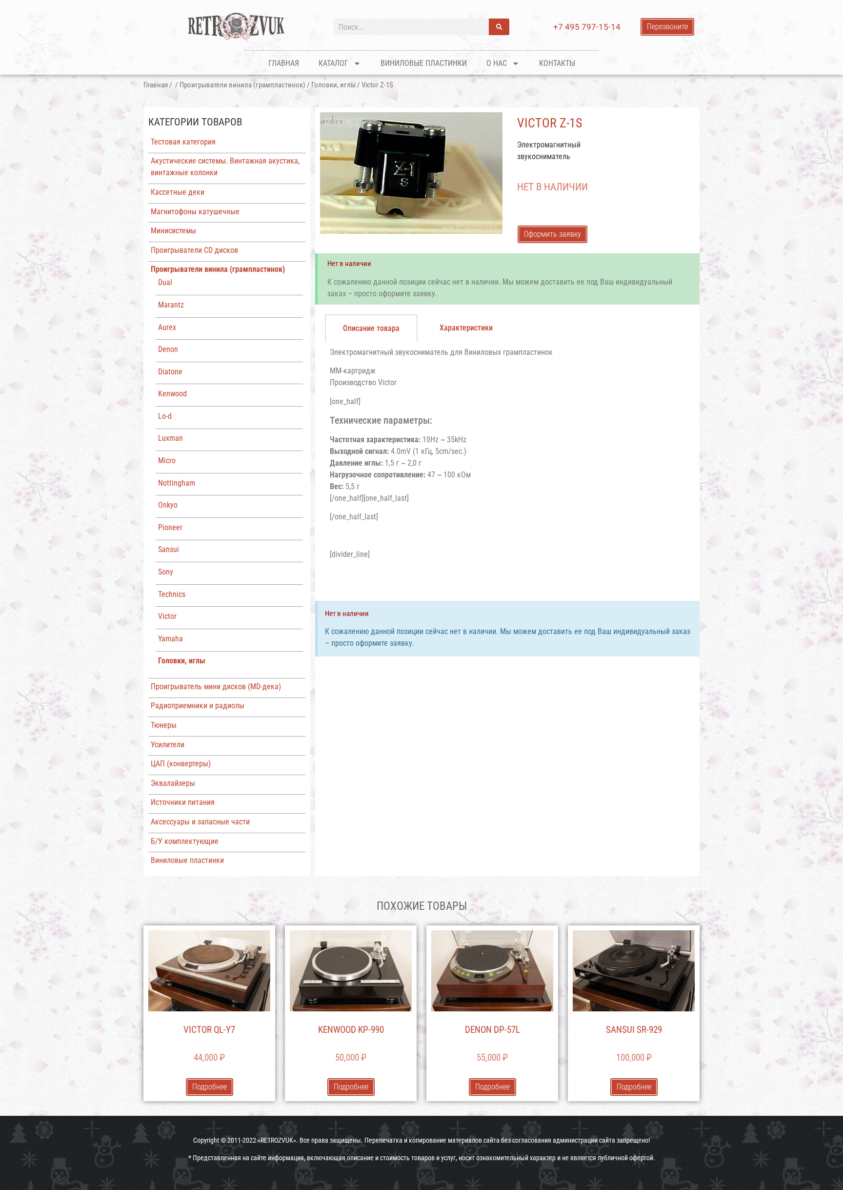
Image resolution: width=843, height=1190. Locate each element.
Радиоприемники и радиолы (197, 705)
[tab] (371, 328)
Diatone (170, 371)
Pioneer (170, 527)
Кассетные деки (177, 192)
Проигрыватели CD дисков (194, 250)
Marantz (171, 304)
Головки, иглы (333, 85)
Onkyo (168, 505)
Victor (167, 616)
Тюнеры (164, 725)
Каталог (333, 63)
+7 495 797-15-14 (587, 27)
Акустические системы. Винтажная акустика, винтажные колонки (225, 166)
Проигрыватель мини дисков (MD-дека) (216, 686)
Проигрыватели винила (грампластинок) (242, 85)
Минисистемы (173, 230)
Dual (165, 282)
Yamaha (170, 638)
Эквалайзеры (173, 783)
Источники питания (183, 802)
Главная (283, 63)
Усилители (167, 744)
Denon (168, 349)
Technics (171, 594)
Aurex (167, 327)
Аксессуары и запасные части (200, 821)
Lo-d (165, 416)
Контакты (557, 63)
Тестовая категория (183, 141)
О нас (496, 63)
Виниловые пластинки (424, 63)
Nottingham (176, 483)
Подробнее (209, 1086)
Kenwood (172, 393)
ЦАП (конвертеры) (181, 763)
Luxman (170, 438)
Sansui (168, 549)
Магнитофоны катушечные (195, 211)
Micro (167, 460)
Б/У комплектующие (185, 841)
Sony (165, 571)
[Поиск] (499, 27)
